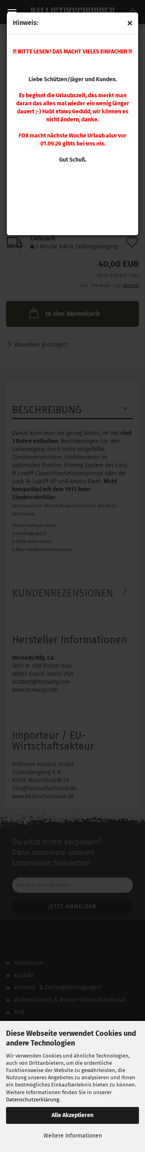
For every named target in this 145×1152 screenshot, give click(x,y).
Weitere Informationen (73, 1135)
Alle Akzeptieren (72, 1115)
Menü (12, 12)
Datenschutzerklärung (32, 1100)
